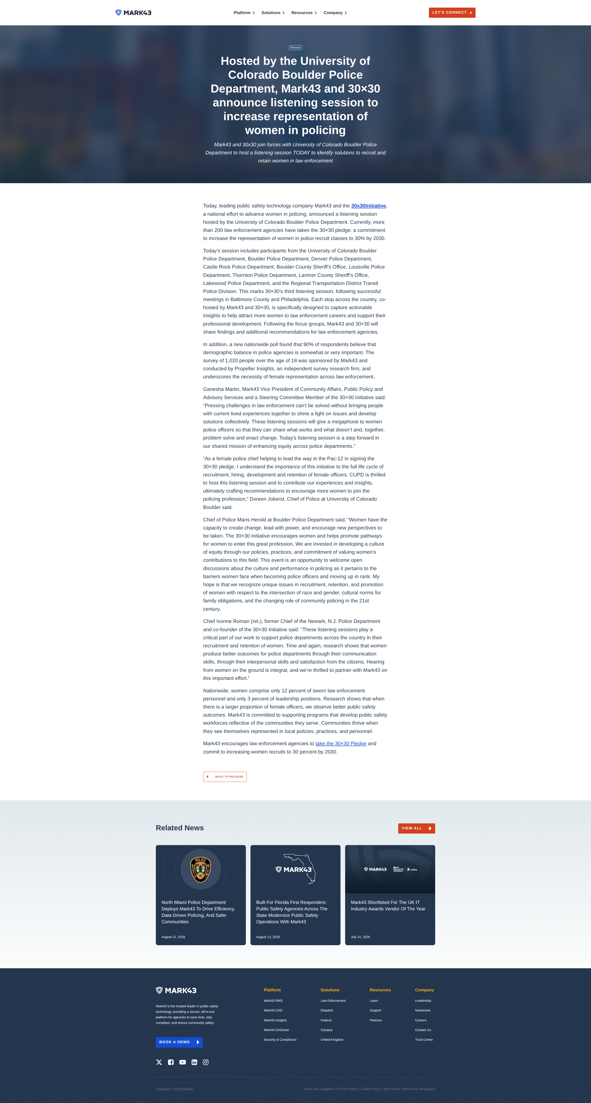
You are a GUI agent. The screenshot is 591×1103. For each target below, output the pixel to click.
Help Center (391, 1089)
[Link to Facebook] (171, 1062)
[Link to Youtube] (182, 1062)
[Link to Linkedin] (194, 1062)
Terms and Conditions (319, 1089)
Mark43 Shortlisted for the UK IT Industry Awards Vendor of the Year (389, 906)
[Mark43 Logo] (133, 13)
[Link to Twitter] (159, 1062)
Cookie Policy (370, 1089)
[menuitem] (244, 19)
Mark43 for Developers (418, 1089)
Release (295, 47)
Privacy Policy (348, 1089)
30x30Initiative (368, 206)
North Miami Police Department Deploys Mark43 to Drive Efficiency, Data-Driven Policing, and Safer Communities (198, 912)
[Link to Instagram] (205, 1062)
